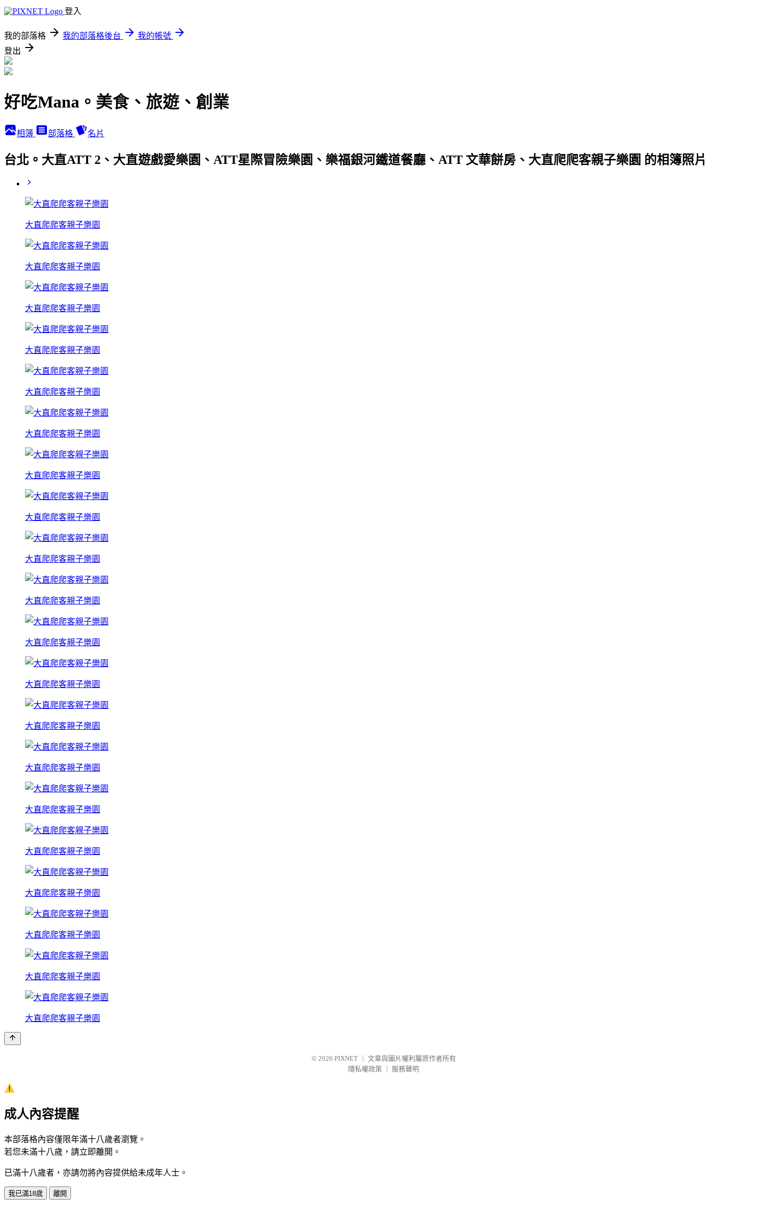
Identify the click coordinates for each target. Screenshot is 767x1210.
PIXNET (346, 1058)
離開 (60, 1193)
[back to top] (12, 1038)
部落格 (61, 133)
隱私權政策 (365, 1069)
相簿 (26, 133)
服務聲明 (405, 1069)
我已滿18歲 (25, 1193)
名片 (96, 133)
